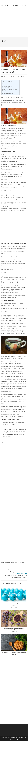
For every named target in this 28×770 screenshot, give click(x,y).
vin (23, 562)
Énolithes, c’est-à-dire (7, 86)
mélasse (23, 331)
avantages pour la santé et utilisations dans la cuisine (14, 653)
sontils (16, 562)
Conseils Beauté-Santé (9, 5)
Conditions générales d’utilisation (8, 737)
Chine (7, 328)
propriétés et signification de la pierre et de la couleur (14, 604)
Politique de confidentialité (21, 737)
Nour (4, 76)
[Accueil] (1, 43)
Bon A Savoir (21, 76)
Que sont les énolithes (7, 85)
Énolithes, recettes (6, 92)
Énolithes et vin (6, 87)
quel (7, 562)
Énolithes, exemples (7, 90)
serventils (13, 562)
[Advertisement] (14, 22)
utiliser (20, 562)
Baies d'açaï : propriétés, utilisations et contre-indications (14, 628)
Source (3, 442)
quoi (9, 562)
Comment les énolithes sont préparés (10, 89)
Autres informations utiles (8, 93)
